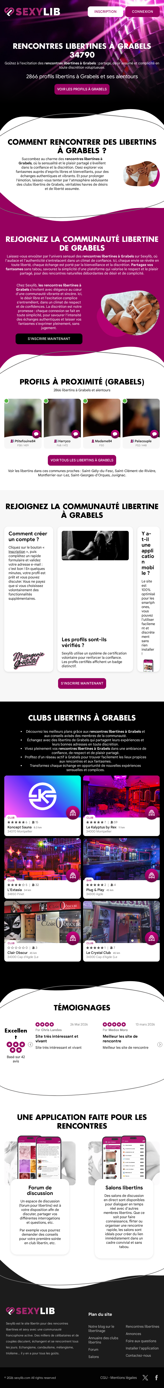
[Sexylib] (145, 1377)
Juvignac (118, 475)
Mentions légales (123, 1378)
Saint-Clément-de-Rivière (135, 471)
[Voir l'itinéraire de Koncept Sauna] (73, 813)
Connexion (142, 12)
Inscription (105, 12)
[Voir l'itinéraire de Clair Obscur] (73, 938)
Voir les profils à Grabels (82, 89)
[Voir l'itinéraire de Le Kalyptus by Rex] (151, 813)
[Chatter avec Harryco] (75, 434)
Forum (93, 1350)
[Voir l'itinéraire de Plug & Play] (151, 875)
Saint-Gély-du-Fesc (97, 471)
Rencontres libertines (142, 1326)
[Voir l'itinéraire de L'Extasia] (73, 875)
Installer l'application (142, 1348)
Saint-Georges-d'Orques (90, 475)
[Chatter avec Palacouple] (154, 434)
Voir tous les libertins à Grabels (82, 460)
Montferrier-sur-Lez (53, 475)
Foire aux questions (141, 1341)
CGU (104, 1378)
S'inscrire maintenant (49, 339)
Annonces (133, 1334)
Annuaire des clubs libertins (103, 1340)
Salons (93, 1357)
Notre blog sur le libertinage (101, 1328)
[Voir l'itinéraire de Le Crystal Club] (151, 938)
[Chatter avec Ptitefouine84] (36, 434)
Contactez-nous (138, 1355)
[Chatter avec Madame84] (115, 434)
